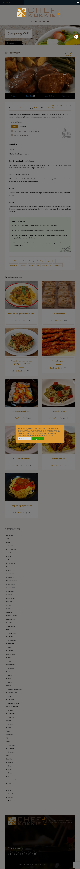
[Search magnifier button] (76, 36)
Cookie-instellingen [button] (24, 439)
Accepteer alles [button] (38, 439)
